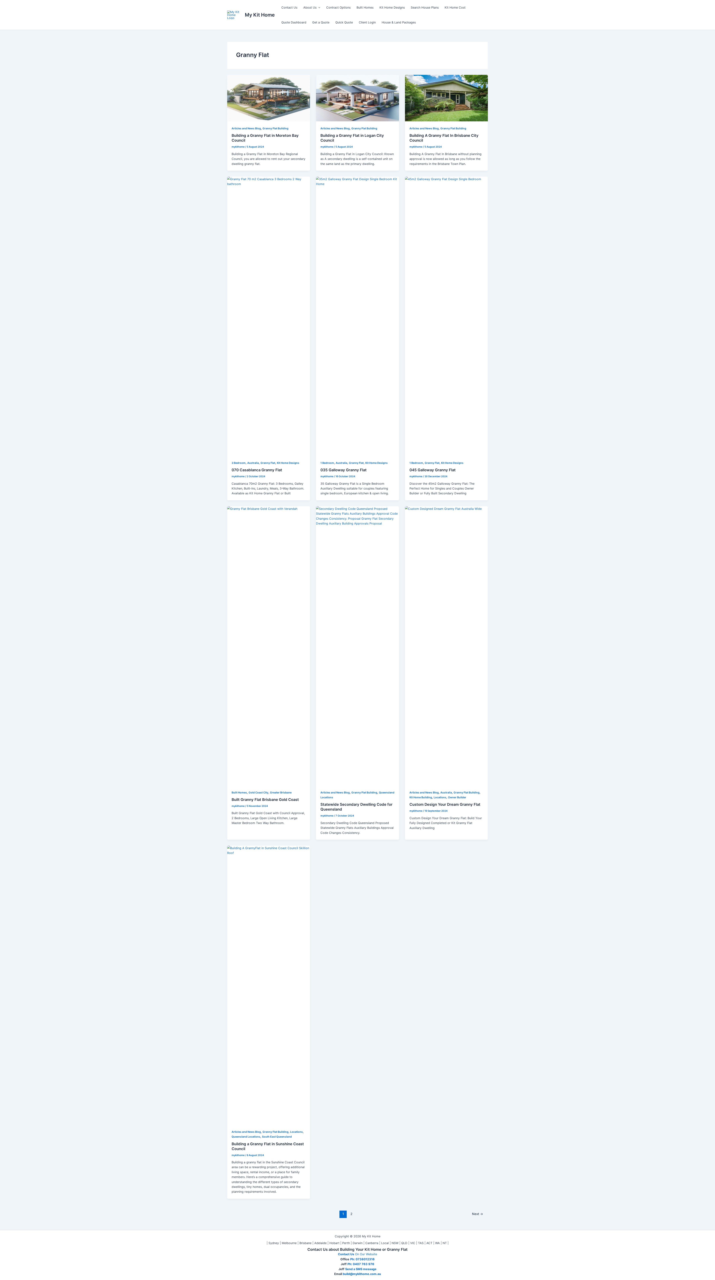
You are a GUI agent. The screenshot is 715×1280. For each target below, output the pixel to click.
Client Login (367, 22)
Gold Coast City (258, 792)
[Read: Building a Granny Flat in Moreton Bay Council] (268, 98)
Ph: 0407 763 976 (360, 1264)
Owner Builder (457, 797)
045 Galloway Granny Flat (432, 470)
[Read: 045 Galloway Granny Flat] (446, 316)
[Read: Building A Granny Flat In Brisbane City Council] (446, 98)
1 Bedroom (327, 462)
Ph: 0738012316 (362, 1259)
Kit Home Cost (455, 7)
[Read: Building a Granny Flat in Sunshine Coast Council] (268, 985)
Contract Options (338, 7)
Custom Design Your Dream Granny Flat (444, 804)
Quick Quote (344, 22)
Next (477, 1214)
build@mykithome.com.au (361, 1274)
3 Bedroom (239, 462)
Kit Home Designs (392, 7)
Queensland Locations (246, 1136)
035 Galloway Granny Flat (343, 470)
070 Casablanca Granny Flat (257, 470)
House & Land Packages (399, 22)
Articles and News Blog (246, 128)
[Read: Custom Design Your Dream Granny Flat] (446, 645)
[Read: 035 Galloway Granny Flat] (357, 316)
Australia (253, 462)
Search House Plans (425, 7)
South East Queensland (277, 1136)
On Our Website (366, 1254)
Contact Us (289, 7)
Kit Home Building (420, 797)
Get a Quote (320, 22)
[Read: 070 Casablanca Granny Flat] (268, 316)
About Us (310, 7)
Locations (440, 797)
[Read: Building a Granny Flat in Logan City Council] (357, 98)
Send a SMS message (360, 1269)
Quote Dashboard (293, 22)
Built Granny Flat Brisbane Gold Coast (265, 799)
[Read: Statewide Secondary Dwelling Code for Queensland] (357, 645)
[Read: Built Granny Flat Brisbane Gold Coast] (268, 645)
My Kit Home (260, 15)
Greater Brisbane (281, 792)
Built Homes (365, 7)
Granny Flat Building (275, 128)
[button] (318, 7)
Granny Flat (267, 462)
